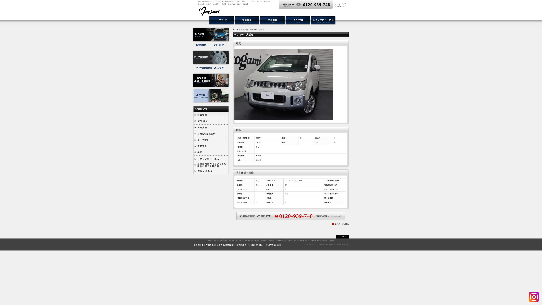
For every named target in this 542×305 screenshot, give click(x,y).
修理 (290, 240)
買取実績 (224, 240)
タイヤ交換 (255, 240)
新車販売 (271, 240)
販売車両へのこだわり (236, 240)
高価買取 (264, 240)
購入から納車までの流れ (319, 240)
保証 (295, 240)
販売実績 (244, 30)
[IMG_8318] (283, 118)
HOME (235, 30)
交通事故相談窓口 (281, 240)
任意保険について (304, 240)
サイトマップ (341, 4)
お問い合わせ (341, 6)
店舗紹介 (332, 240)
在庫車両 (247, 240)
